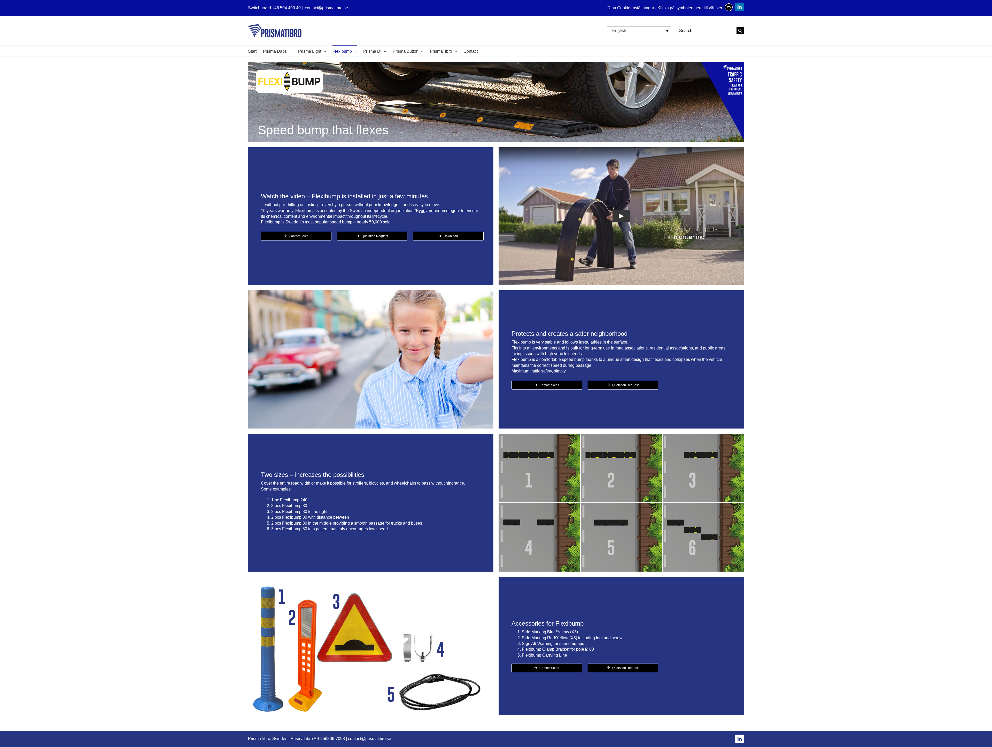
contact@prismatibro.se (326, 8)
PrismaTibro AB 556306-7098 (318, 738)
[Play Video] (621, 216)
